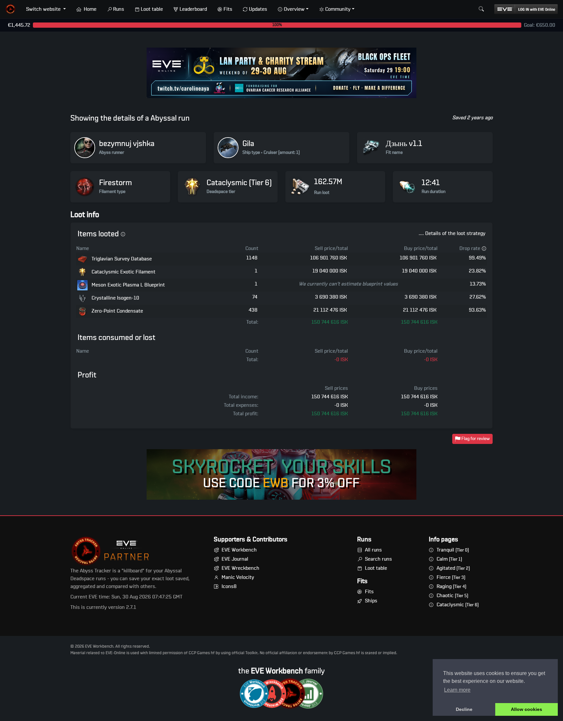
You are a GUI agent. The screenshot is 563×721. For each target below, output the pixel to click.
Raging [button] (451, 586)
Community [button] (338, 9)
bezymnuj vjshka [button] (126, 144)
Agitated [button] (453, 568)
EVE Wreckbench (240, 568)
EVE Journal (235, 559)
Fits (228, 9)
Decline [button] (464, 709)
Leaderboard (193, 9)
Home (89, 9)
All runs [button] (373, 549)
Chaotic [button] (452, 595)
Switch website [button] (44, 9)
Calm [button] (449, 559)
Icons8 (229, 586)
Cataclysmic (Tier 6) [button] (239, 183)
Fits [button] (369, 591)
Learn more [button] (457, 690)
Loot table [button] (376, 568)
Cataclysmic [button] (458, 604)
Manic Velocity (238, 577)
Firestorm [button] (115, 183)
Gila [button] (248, 144)
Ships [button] (371, 600)
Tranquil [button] (453, 549)
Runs (118, 9)
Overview (294, 9)
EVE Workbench (239, 549)
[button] (10, 9)
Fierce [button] (451, 577)
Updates (258, 9)
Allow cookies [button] (526, 709)
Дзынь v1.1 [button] (404, 144)
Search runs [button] (378, 559)
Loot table (152, 9)
